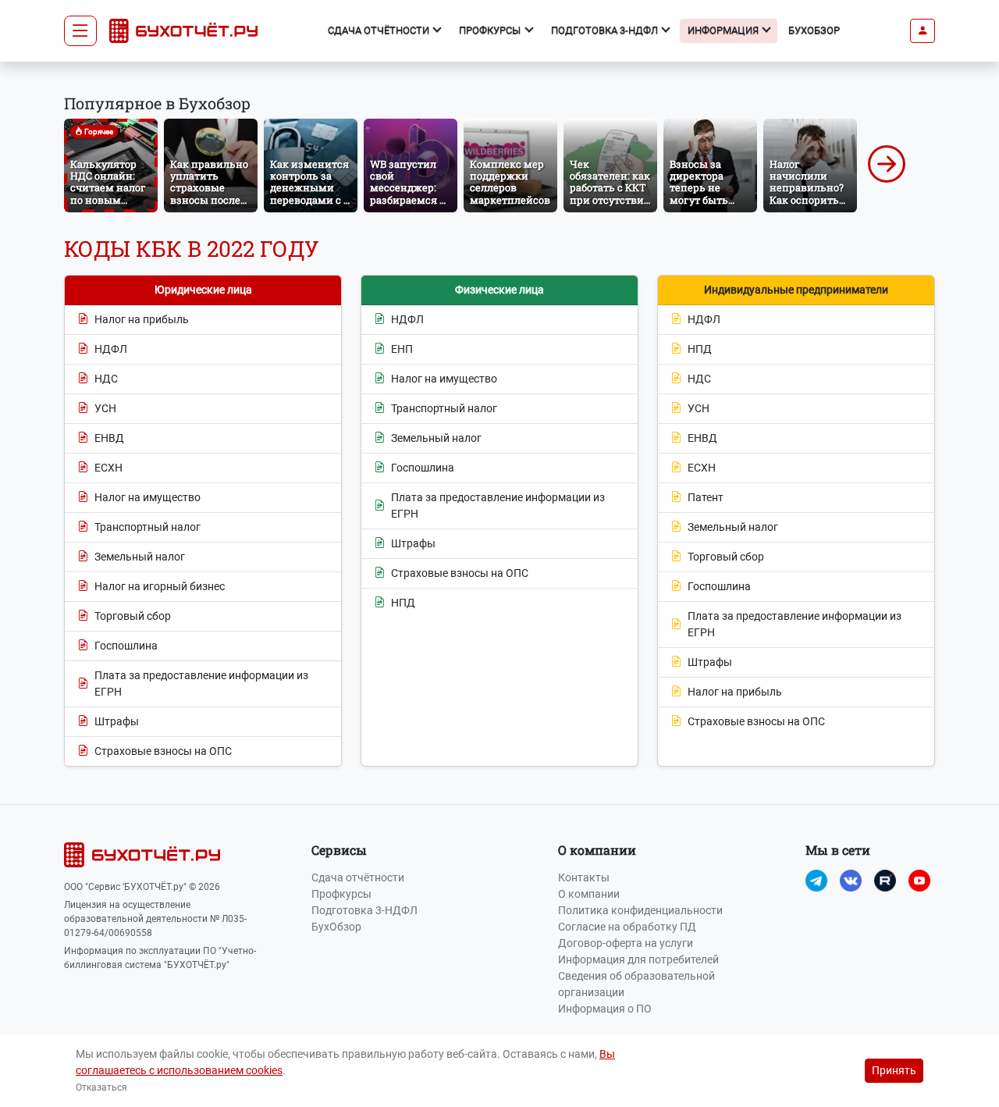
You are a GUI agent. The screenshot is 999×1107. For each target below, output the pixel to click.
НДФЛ (110, 349)
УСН (105, 408)
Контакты (584, 877)
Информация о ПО (605, 1008)
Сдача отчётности (357, 877)
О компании (589, 894)
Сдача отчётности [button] (380, 30)
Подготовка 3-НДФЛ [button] (605, 30)
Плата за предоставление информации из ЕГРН (201, 683)
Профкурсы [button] (491, 30)
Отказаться (101, 1087)
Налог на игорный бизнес (159, 586)
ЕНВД (109, 438)
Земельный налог (139, 556)
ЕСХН (108, 467)
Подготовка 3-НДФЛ (364, 910)
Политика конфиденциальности (640, 910)
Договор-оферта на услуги (625, 943)
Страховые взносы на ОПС (163, 751)
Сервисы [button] (339, 849)
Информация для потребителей (638, 959)
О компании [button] (597, 849)
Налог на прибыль (141, 319)
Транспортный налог (147, 527)
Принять (894, 1070)
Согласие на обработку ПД (627, 926)
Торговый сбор (132, 616)
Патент (705, 497)
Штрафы (116, 721)
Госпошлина (126, 645)
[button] (922, 31)
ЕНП (402, 349)
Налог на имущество (147, 497)
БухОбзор (814, 30)
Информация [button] (724, 30)
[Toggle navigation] (80, 31)
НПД (403, 602)
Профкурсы (341, 894)
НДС (106, 378)
